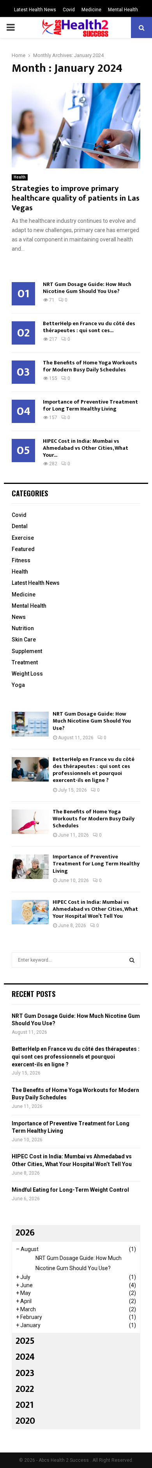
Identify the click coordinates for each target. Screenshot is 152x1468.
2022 (25, 1389)
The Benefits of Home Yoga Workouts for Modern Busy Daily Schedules (90, 366)
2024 (25, 1357)
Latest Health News (35, 9)
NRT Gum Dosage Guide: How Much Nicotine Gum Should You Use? (87, 288)
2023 (25, 1373)
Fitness (21, 560)
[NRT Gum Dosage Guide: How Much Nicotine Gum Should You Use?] (30, 724)
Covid (69, 9)
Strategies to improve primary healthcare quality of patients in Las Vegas (76, 198)
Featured (23, 549)
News (19, 617)
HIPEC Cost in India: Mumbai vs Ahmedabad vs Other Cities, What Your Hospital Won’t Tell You (95, 909)
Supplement (27, 651)
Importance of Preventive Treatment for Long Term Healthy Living (90, 405)
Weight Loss (27, 674)
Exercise (23, 538)
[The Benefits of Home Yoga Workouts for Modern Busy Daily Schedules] (30, 821)
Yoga (18, 685)
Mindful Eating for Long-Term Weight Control (70, 1190)
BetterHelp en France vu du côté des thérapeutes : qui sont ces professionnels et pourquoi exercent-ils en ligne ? (93, 770)
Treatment (25, 662)
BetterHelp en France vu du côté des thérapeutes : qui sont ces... (89, 327)
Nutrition (23, 628)
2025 (25, 1341)
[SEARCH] (132, 960)
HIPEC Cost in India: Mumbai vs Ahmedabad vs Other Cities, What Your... (85, 448)
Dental (20, 526)
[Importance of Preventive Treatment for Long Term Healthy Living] (30, 866)
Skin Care (24, 639)
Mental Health (123, 9)
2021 (25, 1405)
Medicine (91, 9)
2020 (25, 1421)
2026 (25, 1233)
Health (20, 177)
